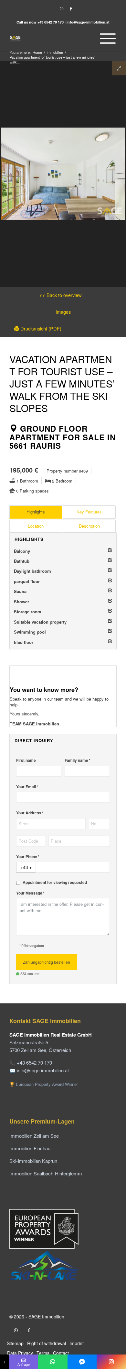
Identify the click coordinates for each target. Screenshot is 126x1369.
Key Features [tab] (89, 512)
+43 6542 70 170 (50, 22)
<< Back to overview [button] (60, 295)
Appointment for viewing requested (55, 882)
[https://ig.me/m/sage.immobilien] (111, 1362)
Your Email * (27, 787)
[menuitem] (106, 38)
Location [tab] (36, 526)
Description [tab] (89, 526)
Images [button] (63, 311)
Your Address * (30, 813)
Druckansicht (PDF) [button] (40, 328)
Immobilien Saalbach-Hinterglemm (45, 1173)
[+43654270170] (53, 1362)
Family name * (77, 760)
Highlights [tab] (35, 512)
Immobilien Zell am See (34, 1135)
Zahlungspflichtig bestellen (46, 962)
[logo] (52, 38)
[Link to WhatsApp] (61, 9)
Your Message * (30, 893)
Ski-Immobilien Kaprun (33, 1160)
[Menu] (106, 38)
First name (26, 760)
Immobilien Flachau (29, 1148)
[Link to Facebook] (70, 9)
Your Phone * (27, 856)
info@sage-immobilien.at (88, 22)
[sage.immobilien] (82, 1362)
